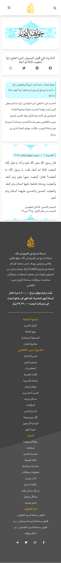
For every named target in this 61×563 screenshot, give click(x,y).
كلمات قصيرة (30, 374)
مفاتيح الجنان (30, 344)
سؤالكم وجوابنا (30, 441)
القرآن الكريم (30, 325)
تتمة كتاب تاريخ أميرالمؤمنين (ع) (27, 84)
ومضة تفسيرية (30, 380)
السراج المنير (30, 411)
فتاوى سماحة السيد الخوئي (31, 515)
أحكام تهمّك (30, 533)
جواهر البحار (30, 386)
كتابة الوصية (30, 460)
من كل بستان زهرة (31, 490)
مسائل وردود (30, 399)
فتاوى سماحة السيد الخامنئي (30, 527)
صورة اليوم (30, 429)
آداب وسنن (30, 478)
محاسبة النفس (30, 454)
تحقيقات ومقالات (30, 472)
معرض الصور (30, 362)
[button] (55, 8)
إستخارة (30, 447)
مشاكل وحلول (31, 496)
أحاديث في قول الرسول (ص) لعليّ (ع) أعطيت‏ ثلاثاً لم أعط (30, 60)
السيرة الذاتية (30, 356)
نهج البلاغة (30, 331)
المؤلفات (30, 405)
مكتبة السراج (30, 484)
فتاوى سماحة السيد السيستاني (30, 521)
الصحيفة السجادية (30, 337)
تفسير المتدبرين (31, 392)
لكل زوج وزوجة (30, 417)
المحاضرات (30, 368)
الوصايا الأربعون (30, 423)
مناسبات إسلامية (30, 466)
